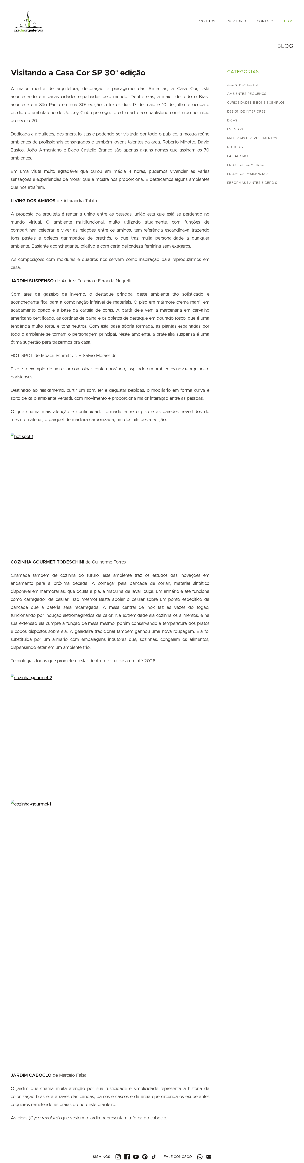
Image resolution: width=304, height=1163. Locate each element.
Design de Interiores (246, 111)
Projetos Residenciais (248, 174)
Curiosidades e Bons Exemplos (256, 102)
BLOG (288, 21)
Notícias (235, 147)
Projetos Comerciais (247, 165)
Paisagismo (237, 156)
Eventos (235, 129)
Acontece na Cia (243, 85)
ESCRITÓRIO (236, 21)
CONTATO (265, 21)
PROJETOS (206, 21)
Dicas (232, 120)
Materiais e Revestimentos (252, 138)
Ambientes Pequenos (247, 93)
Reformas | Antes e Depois (252, 182)
